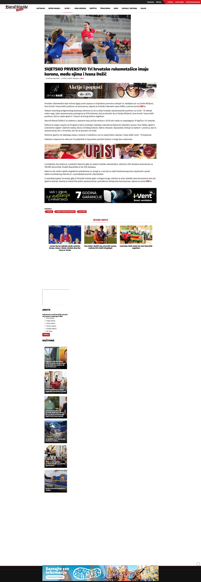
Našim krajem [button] (54, 8)
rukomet (49, 211)
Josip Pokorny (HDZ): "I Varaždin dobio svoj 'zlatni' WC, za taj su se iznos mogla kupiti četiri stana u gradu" (55, 413)
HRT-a (142, 106)
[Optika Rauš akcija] (100, 91)
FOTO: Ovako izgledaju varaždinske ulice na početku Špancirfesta (55, 463)
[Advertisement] (100, 272)
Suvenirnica (150, 2)
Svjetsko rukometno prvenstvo (66, 211)
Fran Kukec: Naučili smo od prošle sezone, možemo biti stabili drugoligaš (100, 247)
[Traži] (169, 8)
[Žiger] (100, 151)
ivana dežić (82, 211)
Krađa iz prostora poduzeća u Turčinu (55, 489)
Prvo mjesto (50, 318)
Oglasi (143, 8)
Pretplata (170, 2)
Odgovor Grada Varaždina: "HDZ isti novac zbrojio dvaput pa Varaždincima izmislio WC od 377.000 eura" (56, 364)
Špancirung (105, 8)
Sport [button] (67, 8)
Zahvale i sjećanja (129, 8)
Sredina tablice (51, 329)
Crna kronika (80, 8)
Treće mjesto (50, 323)
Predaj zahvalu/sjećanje (193, 2)
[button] (46, 238)
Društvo (93, 8)
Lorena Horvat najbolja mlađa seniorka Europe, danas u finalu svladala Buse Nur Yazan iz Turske (65, 248)
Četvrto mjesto (51, 326)
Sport (82, 78)
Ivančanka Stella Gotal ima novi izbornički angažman (136, 247)
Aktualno (41, 8)
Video (116, 8)
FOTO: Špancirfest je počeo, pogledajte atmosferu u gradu (56, 390)
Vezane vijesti (100, 220)
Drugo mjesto (50, 321)
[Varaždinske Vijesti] (17, 8)
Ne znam (49, 331)
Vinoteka (158, 2)
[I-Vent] (100, 195)
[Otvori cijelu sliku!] (87, 39)
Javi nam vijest (179, 2)
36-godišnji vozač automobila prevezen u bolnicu (55, 440)
